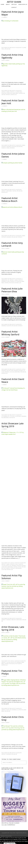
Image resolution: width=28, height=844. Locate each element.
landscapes (9, 93)
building (21, 370)
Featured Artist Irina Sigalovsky (12, 56)
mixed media (15, 93)
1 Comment (4, 159)
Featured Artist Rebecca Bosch (9, 199)
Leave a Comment (5, 60)
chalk (16, 564)
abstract (3, 92)
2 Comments (4, 106)
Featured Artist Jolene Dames (13, 155)
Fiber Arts (13, 619)
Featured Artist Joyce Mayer (12, 13)
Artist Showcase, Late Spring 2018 (12, 628)
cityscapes (12, 416)
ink (2, 417)
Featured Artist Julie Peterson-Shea (12, 290)
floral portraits (11, 281)
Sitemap (2, 836)
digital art (8, 565)
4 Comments (4, 17)
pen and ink (7, 49)
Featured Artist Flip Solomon (11, 577)
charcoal (20, 564)
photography (6, 568)
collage (3, 565)
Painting (21, 93)
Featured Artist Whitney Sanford (10, 333)
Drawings (9, 146)
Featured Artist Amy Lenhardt (12, 244)
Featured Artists (11, 47)
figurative (3, 93)
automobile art (5, 416)
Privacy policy (11, 843)
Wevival (24, 832)
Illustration (18, 281)
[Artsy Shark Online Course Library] (14, 822)
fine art (24, 565)
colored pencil (18, 92)
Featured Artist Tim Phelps (11, 672)
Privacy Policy (8, 836)
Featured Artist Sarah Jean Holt (12, 102)
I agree (5, 843)
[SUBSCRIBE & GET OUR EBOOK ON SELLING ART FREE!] (14, 794)
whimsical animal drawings (8, 148)
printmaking (19, 568)
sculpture (3, 569)
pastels (19, 567)
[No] (15, 843)
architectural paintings (12, 370)
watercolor (14, 94)
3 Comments (4, 203)
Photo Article (10, 563)
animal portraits (10, 92)
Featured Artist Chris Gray (12, 718)
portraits (8, 94)
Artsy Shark (14, 1)
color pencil (18, 416)
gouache (12, 372)
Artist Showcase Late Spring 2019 (12, 425)
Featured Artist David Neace (12, 380)
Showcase (17, 563)
